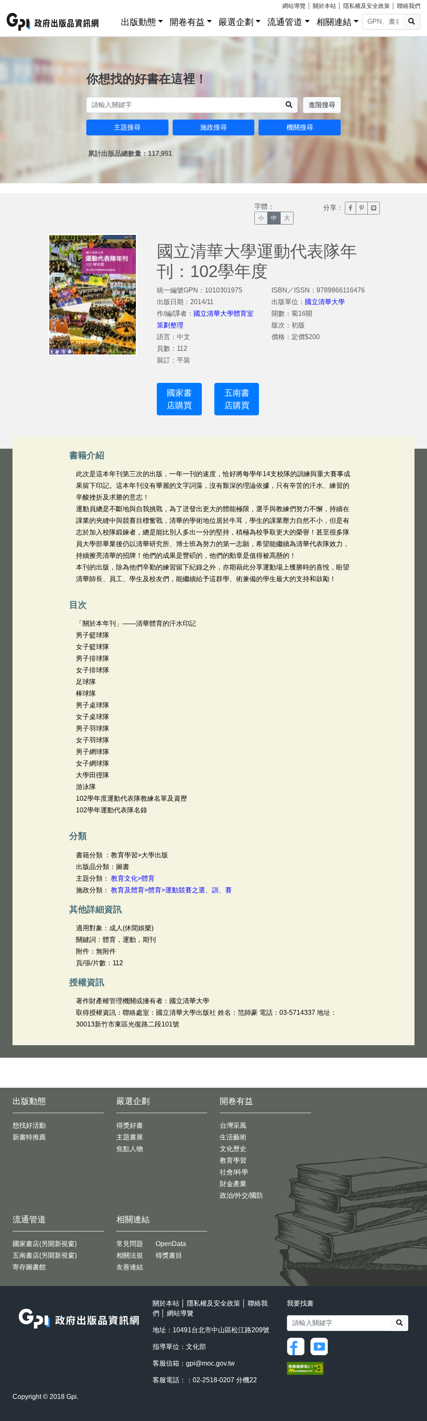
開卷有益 (187, 22)
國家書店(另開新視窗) (45, 1243)
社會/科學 (234, 1172)
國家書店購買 (179, 399)
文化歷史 (233, 1148)
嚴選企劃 (236, 22)
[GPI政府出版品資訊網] (53, 22)
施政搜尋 (213, 127)
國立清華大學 (325, 301)
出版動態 (138, 22)
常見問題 (129, 1243)
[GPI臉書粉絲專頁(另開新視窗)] (298, 1345)
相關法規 (129, 1255)
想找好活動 (29, 1125)
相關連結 (334, 22)
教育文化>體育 (133, 878)
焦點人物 (129, 1148)
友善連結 (129, 1267)
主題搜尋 (127, 127)
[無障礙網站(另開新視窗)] (305, 1367)
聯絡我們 (408, 5)
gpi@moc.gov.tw (210, 1363)
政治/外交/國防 (241, 1195)
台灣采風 (233, 1125)
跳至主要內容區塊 (23, 4)
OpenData (171, 1243)
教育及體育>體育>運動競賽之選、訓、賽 (171, 890)
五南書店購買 (236, 399)
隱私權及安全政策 (366, 5)
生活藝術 (233, 1137)
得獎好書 (129, 1125)
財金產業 (233, 1183)
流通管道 (284, 22)
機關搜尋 (299, 127)
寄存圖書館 (29, 1267)
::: (111, 20)
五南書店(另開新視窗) (45, 1255)
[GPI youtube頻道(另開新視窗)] (321, 1345)
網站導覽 (294, 5)
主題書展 (129, 1137)
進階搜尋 (322, 104)
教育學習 (233, 1160)
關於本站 (324, 5)
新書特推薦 (29, 1137)
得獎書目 (169, 1255)
